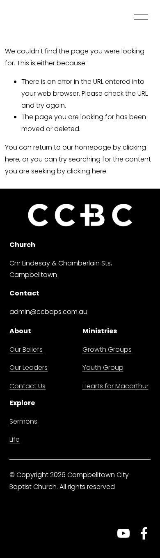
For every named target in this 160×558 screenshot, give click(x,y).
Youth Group (102, 367)
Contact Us (27, 386)
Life (14, 439)
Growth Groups (107, 349)
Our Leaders (28, 367)
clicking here (86, 171)
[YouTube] (123, 533)
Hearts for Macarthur (115, 386)
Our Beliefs (26, 349)
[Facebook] (144, 533)
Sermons (23, 421)
